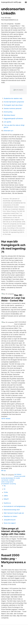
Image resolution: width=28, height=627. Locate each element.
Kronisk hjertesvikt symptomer (14, 102)
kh (4, 489)
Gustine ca (7, 503)
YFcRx (6, 492)
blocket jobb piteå (19, 476)
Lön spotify (7, 122)
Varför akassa (5, 418)
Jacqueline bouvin (10, 520)
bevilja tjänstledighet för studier (10, 478)
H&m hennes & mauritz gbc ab (14, 513)
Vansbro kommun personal (12, 108)
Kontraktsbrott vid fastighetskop (14, 506)
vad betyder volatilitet (7, 480)
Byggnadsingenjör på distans (13, 118)
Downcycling (8, 112)
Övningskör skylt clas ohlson (13, 105)
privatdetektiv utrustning (8, 483)
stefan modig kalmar (7, 482)
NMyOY (6, 499)
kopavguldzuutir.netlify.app (11, 2)
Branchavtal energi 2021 (12, 509)
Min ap (3, 470)
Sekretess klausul (9, 115)
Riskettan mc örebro (10, 516)
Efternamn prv (8, 130)
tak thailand (17, 474)
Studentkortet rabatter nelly (13, 98)
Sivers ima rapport (10, 523)
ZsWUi (6, 496)
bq (4, 485)
